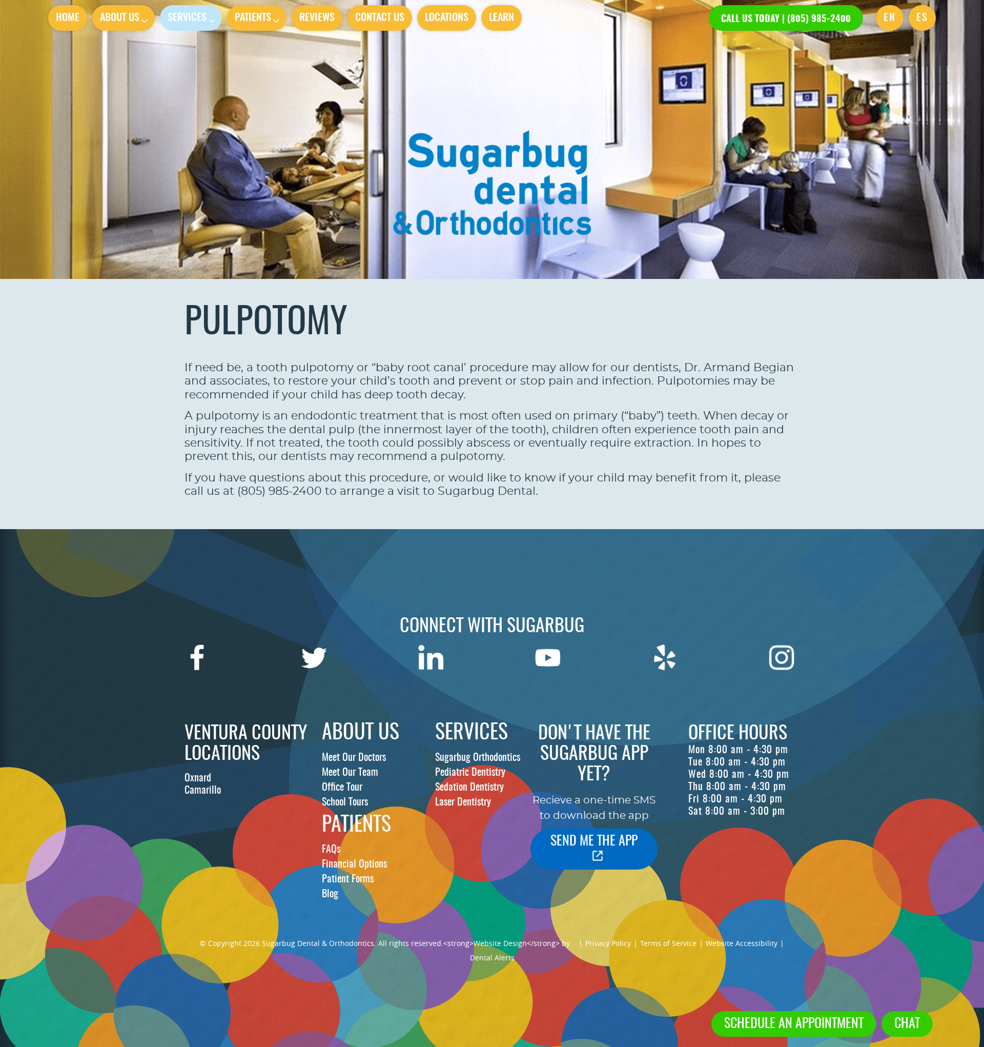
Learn (501, 18)
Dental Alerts (492, 957)
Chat (907, 1024)
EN (890, 18)
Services (187, 18)
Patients (253, 18)
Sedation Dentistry (469, 787)
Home (67, 18)
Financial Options (354, 864)
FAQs (331, 849)
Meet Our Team (350, 773)
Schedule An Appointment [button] (794, 1024)
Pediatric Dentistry (470, 773)
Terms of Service (668, 943)
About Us (119, 18)
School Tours (345, 802)
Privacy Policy (608, 943)
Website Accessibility (741, 943)
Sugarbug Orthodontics (477, 758)
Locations (446, 18)
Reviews (317, 18)
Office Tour (342, 787)
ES (922, 18)
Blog (330, 894)
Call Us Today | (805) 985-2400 (786, 19)
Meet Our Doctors (354, 758)
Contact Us (379, 18)
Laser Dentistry (463, 802)
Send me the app (594, 841)
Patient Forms (348, 879)
